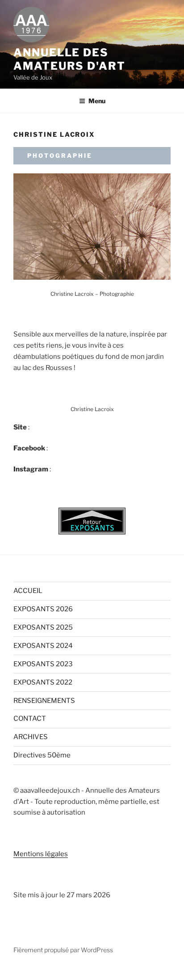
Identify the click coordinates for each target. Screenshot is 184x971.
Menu (96, 101)
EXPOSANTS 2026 (43, 609)
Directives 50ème (42, 755)
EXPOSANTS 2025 (43, 627)
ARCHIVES (30, 737)
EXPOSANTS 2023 (43, 664)
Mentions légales (40, 854)
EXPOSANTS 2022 (42, 682)
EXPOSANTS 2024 (43, 646)
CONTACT (29, 719)
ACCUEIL (27, 591)
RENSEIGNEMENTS (44, 701)
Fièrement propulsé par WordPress (63, 950)
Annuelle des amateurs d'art (69, 59)
